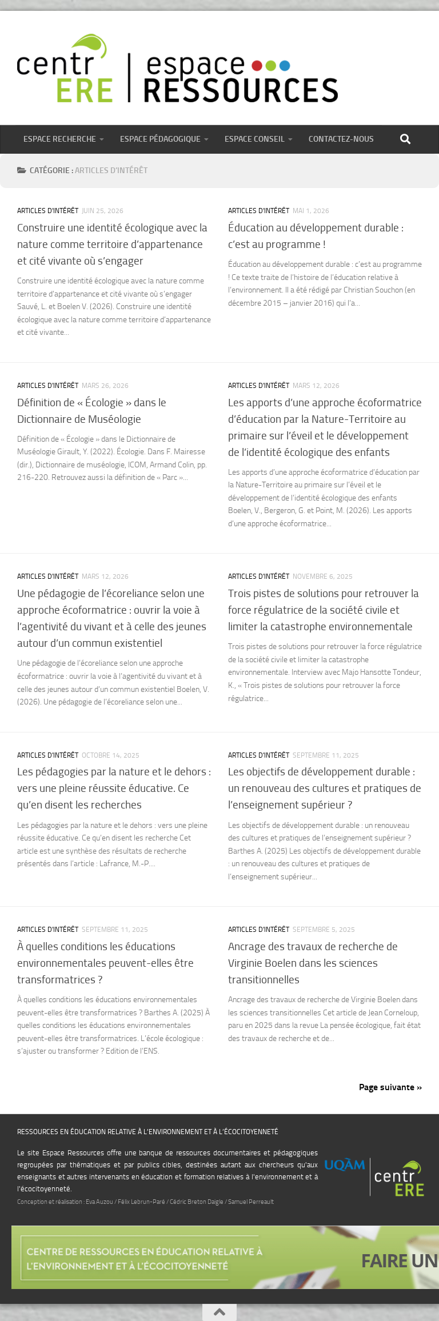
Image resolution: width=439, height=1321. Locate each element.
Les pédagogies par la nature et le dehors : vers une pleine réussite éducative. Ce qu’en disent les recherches (114, 788)
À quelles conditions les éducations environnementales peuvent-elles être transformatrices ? (105, 963)
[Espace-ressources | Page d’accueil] (177, 68)
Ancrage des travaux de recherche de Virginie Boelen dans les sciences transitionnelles (313, 963)
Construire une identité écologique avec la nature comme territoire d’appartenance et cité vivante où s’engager (112, 244)
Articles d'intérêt (47, 211)
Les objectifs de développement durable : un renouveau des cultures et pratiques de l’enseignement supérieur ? (324, 788)
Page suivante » (390, 1087)
